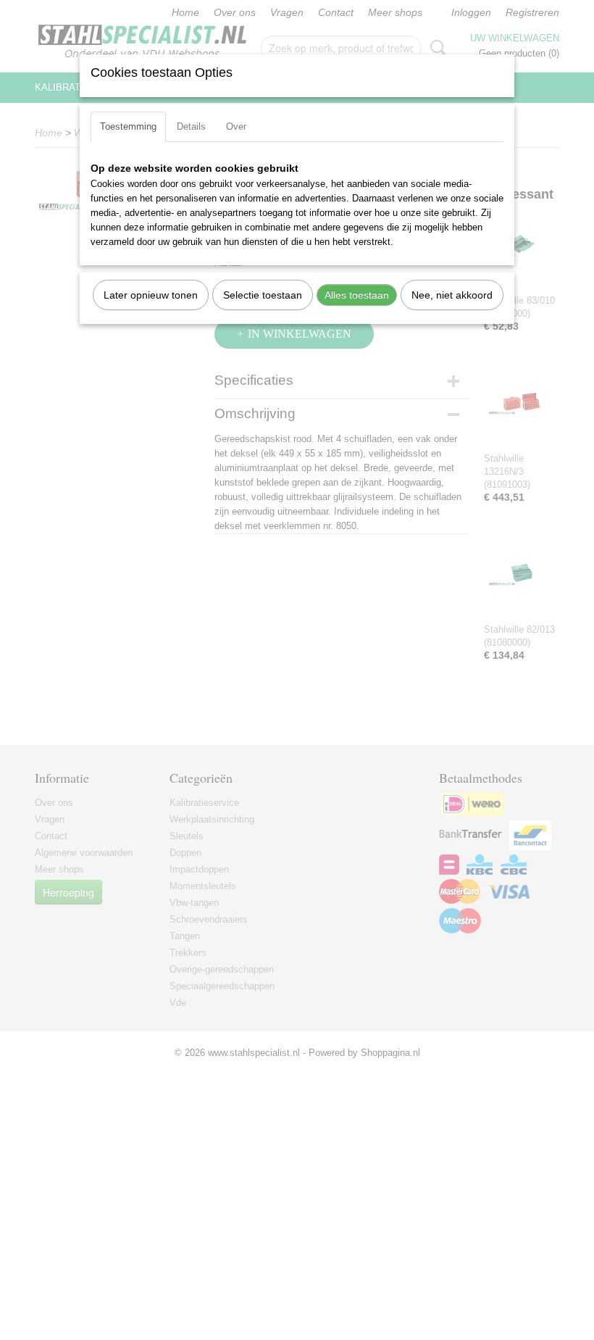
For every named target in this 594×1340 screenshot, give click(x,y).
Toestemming (128, 126)
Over (236, 126)
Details (191, 126)
